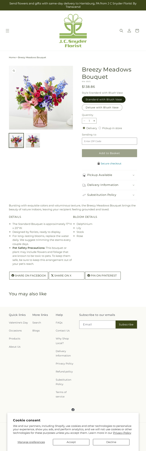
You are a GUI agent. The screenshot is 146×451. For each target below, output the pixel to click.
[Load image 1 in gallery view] (16, 140)
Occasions (15, 330)
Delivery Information (63, 353)
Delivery (92, 128)
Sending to (94, 135)
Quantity (87, 115)
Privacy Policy (122, 433)
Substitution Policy (63, 382)
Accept (71, 442)
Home (12, 57)
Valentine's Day (18, 322)
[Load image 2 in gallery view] (32, 140)
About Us (14, 346)
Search (36, 322)
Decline (111, 442)
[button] (7, 31)
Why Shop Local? (62, 341)
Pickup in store (112, 128)
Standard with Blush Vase (104, 99)
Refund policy (64, 371)
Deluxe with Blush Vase (102, 107)
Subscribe (126, 324)
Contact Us (63, 330)
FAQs (59, 322)
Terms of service (61, 394)
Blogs (36, 330)
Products (14, 338)
